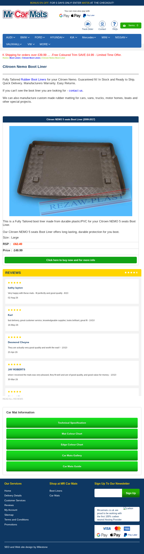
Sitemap (9, 514)
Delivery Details (13, 495)
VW (30, 44)
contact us (76, 90)
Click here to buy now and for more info (70, 260)
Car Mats (55, 495)
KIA (72, 37)
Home (7, 490)
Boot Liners (56, 490)
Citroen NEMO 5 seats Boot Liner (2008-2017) (71, 119)
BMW (23, 37)
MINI (104, 37)
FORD (38, 37)
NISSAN (120, 37)
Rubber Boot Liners (33, 79)
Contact (102, 29)
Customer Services (14, 500)
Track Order (87, 29)
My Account (10, 509)
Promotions (10, 524)
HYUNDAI (56, 37)
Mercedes (88, 37)
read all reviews (13, 399)
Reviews (9, 505)
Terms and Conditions (16, 519)
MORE (44, 44)
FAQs (115, 29)
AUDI (9, 37)
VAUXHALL (13, 44)
